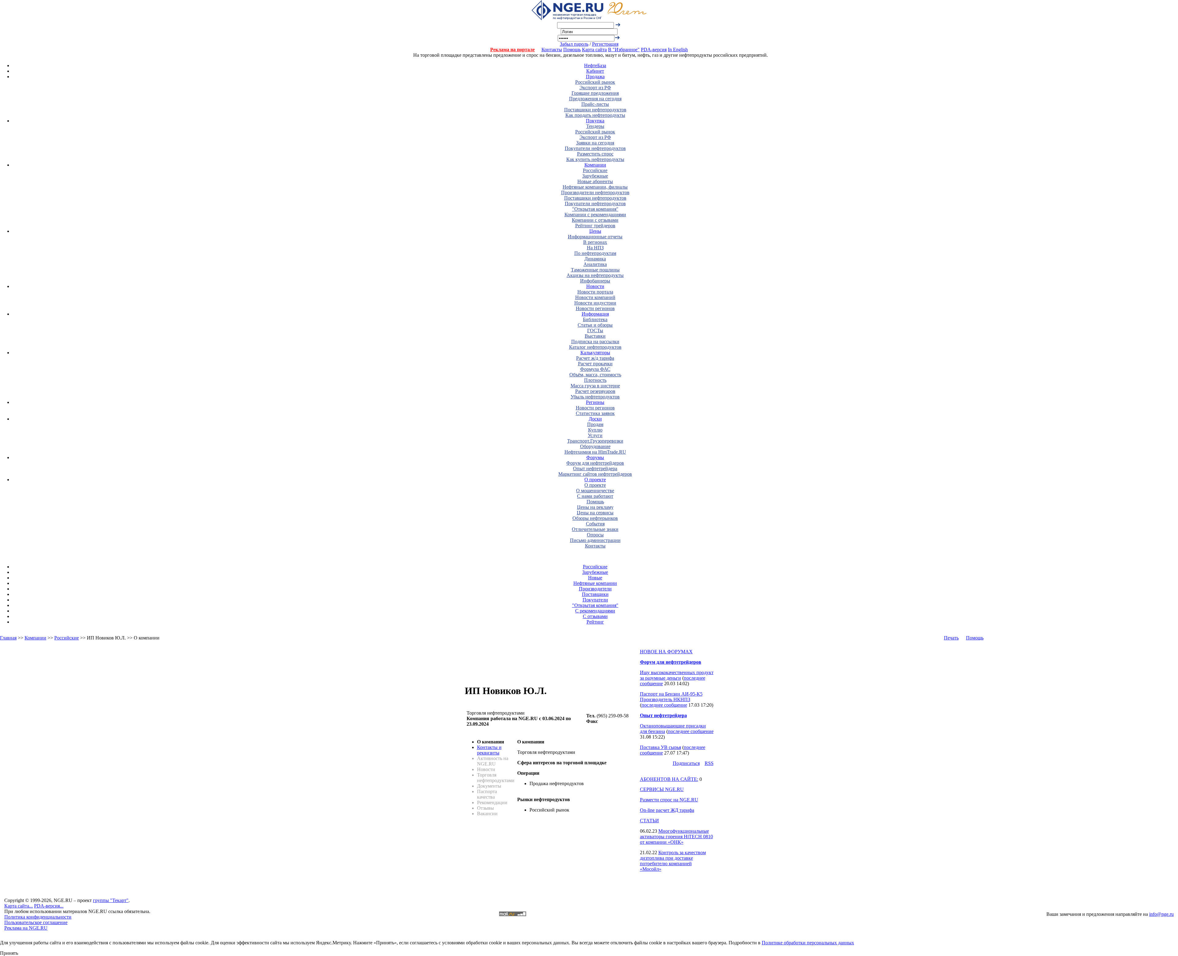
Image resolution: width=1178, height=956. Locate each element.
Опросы (595, 534)
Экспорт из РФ (595, 87)
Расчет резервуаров (595, 391)
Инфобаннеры (595, 280)
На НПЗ (595, 247)
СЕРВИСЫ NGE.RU (662, 789)
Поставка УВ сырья (660, 747)
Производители (595, 588)
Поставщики (595, 594)
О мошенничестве (595, 490)
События (595, 523)
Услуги (595, 435)
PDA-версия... (49, 905)
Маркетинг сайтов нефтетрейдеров (595, 474)
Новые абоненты (595, 181)
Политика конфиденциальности (37, 917)
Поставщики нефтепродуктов (595, 109)
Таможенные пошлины (595, 269)
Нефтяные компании (595, 583)
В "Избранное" (624, 49)
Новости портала (595, 291)
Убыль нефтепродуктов (595, 396)
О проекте (595, 479)
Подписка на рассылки (595, 341)
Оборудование (595, 446)
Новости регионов (595, 308)
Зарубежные (595, 176)
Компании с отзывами (595, 220)
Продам (595, 424)
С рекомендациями (595, 610)
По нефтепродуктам (595, 253)
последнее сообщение (664, 705)
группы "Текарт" (111, 900)
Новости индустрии (595, 302)
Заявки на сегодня (595, 142)
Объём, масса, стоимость (595, 374)
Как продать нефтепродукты (595, 115)
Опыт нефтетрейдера (595, 468)
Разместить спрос (595, 153)
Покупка (595, 120)
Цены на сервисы (595, 512)
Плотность (595, 380)
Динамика (595, 258)
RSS (709, 763)
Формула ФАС (595, 369)
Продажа (595, 76)
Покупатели (595, 599)
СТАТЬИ (649, 820)
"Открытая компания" (595, 209)
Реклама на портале (512, 49)
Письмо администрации (595, 540)
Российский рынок (595, 82)
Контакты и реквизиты (489, 750)
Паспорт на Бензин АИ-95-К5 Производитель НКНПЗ (671, 696)
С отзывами (595, 616)
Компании (595, 164)
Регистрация (605, 44)
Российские (595, 170)
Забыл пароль (574, 44)
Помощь (572, 49)
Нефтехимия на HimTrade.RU (595, 452)
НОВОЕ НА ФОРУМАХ (666, 651)
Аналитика (595, 264)
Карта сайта (594, 49)
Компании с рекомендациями (595, 214)
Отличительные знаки (595, 529)
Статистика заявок (595, 413)
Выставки (595, 336)
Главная (8, 637)
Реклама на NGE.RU (26, 928)
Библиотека (595, 319)
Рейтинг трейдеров (595, 225)
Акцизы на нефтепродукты (595, 275)
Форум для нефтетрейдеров (595, 463)
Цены (595, 231)
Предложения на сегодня (595, 98)
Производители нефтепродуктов (595, 192)
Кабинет (595, 71)
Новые (595, 577)
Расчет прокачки (595, 363)
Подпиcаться (686, 763)
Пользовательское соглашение (35, 922)
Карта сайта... (18, 905)
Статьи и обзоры (595, 325)
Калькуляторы (595, 352)
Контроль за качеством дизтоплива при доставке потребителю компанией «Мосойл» (673, 861)
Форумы (595, 457)
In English (678, 49)
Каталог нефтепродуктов (595, 347)
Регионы (595, 402)
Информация (595, 314)
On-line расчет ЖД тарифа (667, 810)
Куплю (595, 429)
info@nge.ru (1161, 914)
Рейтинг (595, 621)
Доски (595, 418)
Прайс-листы (595, 104)
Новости (595, 286)
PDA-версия (654, 49)
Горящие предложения (595, 93)
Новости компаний (595, 297)
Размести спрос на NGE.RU (669, 799)
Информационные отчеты (595, 236)
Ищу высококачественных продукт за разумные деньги (677, 675)
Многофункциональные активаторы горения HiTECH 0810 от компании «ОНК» (676, 836)
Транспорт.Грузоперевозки (595, 440)
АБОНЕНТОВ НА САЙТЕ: (669, 779)
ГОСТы (595, 330)
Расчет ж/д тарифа (595, 358)
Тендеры (595, 126)
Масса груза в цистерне (595, 385)
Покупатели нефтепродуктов (595, 148)
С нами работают (595, 496)
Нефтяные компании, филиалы (595, 187)
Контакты (551, 49)
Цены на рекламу (595, 507)
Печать (951, 637)
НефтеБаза (595, 65)
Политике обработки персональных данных (808, 942)
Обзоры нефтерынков (595, 518)
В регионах (595, 242)
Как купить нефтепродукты (595, 159)
